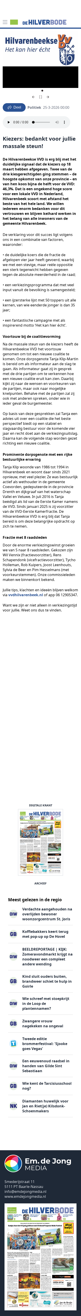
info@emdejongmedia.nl (25, 1191)
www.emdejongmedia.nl (25, 1196)
